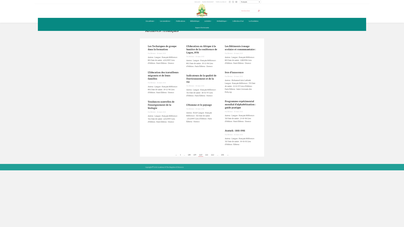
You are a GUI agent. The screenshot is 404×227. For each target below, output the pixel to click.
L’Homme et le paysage (199, 105)
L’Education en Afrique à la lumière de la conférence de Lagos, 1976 (201, 49)
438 (189, 155)
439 (194, 155)
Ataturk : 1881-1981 (235, 130)
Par (151, 53)
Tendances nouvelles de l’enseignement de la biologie (161, 104)
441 (206, 155)
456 (222, 155)
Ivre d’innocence (234, 72)
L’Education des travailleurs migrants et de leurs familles (163, 75)
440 (200, 155)
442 (212, 155)
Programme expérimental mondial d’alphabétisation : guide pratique (240, 104)
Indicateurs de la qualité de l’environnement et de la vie (201, 78)
